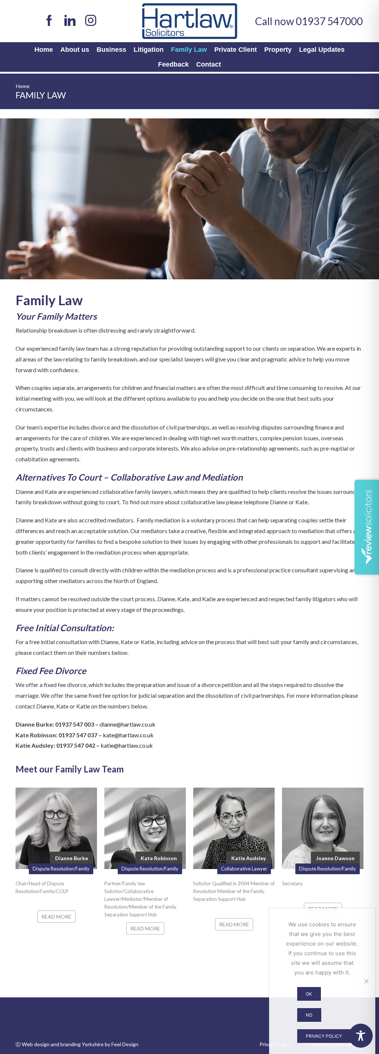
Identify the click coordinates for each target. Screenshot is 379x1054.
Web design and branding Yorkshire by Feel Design (80, 1044)
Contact (208, 64)
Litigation (149, 49)
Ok (309, 994)
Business (111, 49)
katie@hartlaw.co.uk (127, 745)
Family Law (189, 49)
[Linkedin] (70, 21)
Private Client (235, 49)
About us (74, 49)
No (309, 1015)
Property (278, 49)
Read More (56, 916)
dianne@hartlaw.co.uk (127, 724)
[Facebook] (49, 21)
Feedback (173, 64)
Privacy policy (324, 1036)
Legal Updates (322, 49)
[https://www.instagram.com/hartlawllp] (90, 21)
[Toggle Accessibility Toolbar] (360, 1035)
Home (43, 49)
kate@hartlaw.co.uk (128, 734)
